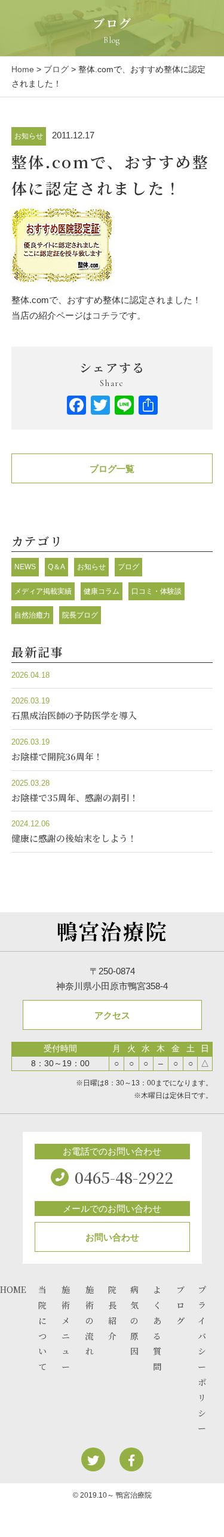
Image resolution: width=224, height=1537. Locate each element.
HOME (13, 1289)
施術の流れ (89, 1320)
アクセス (112, 1015)
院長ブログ (80, 615)
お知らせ (28, 136)
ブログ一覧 (112, 469)
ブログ (56, 69)
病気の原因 (134, 1320)
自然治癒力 (32, 615)
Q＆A (56, 567)
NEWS (25, 567)
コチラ (105, 315)
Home (22, 69)
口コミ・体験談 (156, 591)
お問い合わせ (112, 1237)
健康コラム (101, 591)
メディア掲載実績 (43, 591)
